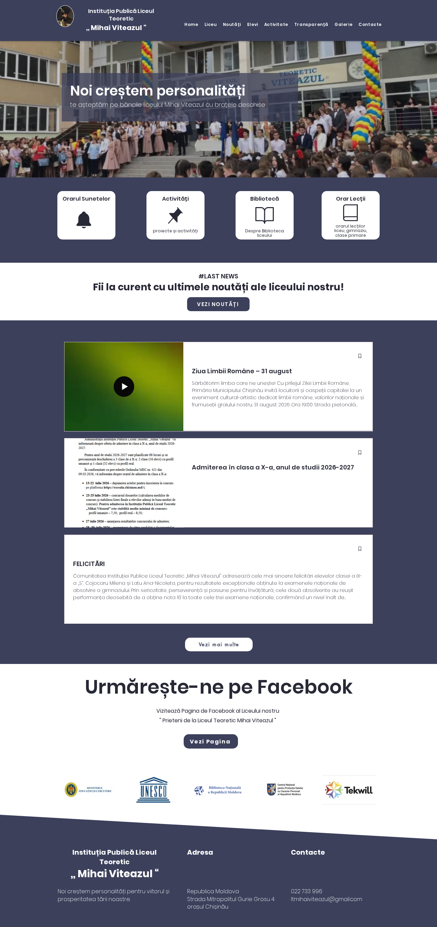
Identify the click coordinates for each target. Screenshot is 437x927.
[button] (210, 24)
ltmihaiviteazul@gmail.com (326, 899)
